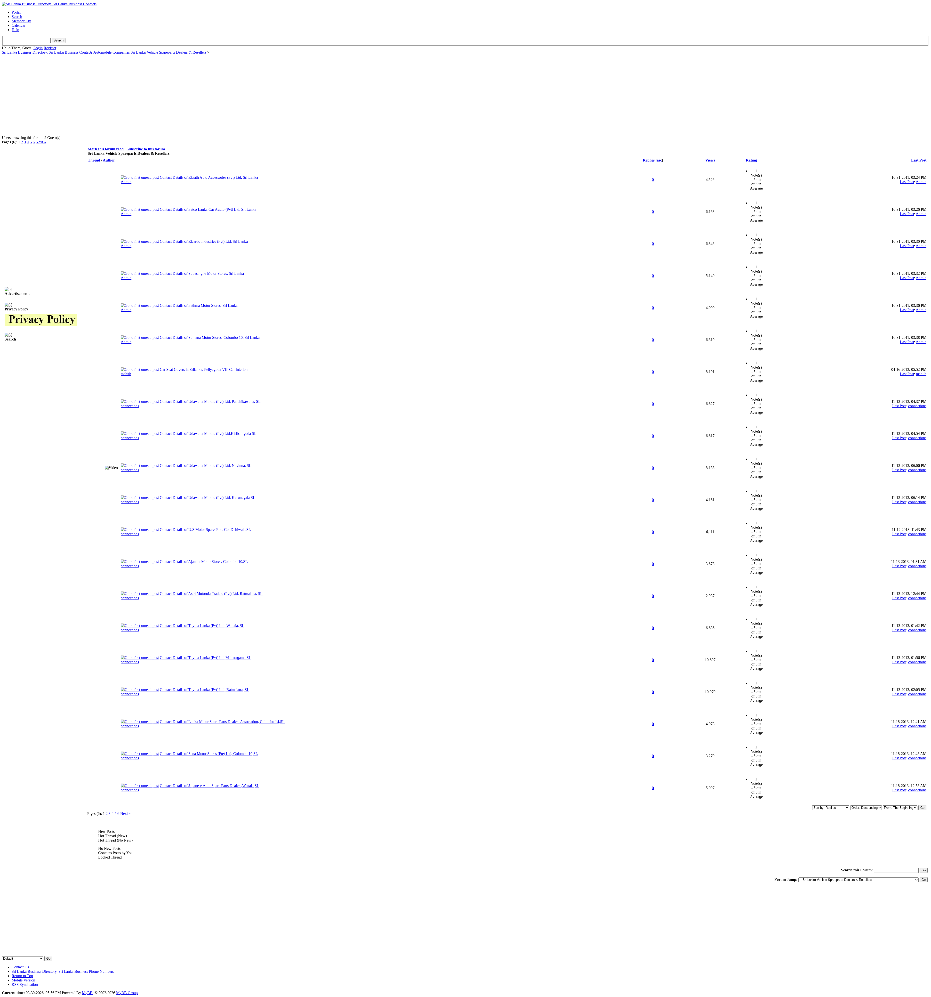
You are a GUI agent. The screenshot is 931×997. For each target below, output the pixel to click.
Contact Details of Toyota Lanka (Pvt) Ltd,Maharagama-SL (205, 658)
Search (17, 17)
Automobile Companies (111, 52)
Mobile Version (23, 980)
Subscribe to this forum (146, 149)
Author (109, 160)
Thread (94, 160)
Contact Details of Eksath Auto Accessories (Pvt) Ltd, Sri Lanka (209, 177)
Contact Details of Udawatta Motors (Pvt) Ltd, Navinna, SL (205, 465)
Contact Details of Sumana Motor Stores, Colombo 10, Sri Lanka (210, 337)
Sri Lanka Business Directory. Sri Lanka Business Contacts (47, 52)
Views (710, 160)
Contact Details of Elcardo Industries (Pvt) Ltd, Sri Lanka (204, 241)
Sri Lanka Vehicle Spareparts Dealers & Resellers (169, 52)
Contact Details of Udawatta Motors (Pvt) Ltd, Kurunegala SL (207, 497)
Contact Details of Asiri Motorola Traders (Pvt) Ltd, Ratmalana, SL (211, 594)
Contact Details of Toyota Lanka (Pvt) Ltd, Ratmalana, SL (204, 690)
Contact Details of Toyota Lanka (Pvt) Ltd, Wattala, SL (202, 626)
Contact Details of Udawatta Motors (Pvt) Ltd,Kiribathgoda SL (208, 433)
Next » (41, 142)
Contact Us (20, 967)
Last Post (918, 160)
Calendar (18, 25)
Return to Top (22, 976)
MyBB (87, 993)
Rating (751, 160)
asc (659, 160)
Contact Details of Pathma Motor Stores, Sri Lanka (199, 305)
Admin (126, 182)
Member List (21, 21)
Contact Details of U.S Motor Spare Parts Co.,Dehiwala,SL (205, 529)
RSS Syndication (25, 984)
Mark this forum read (106, 149)
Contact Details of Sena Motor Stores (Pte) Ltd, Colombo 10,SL (209, 754)
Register (50, 48)
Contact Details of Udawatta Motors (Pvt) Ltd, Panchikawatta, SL (210, 401)
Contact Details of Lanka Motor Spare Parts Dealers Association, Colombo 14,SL (222, 722)
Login (38, 48)
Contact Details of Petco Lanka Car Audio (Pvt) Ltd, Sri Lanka (208, 209)
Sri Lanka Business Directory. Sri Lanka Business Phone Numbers (63, 971)
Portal (16, 12)
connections (130, 406)
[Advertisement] (147, 93)
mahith (126, 374)
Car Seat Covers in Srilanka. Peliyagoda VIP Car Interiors (204, 369)
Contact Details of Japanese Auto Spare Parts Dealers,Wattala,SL (209, 786)
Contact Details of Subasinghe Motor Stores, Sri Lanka (202, 273)
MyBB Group (127, 993)
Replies (649, 160)
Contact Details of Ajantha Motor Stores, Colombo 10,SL (204, 561)
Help (15, 30)
